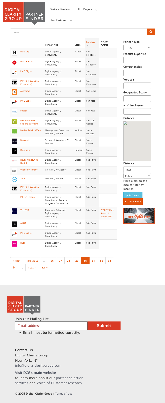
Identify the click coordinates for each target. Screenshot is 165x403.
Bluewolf (24, 140)
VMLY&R (24, 210)
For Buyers (83, 10)
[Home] (24, 13)
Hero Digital (26, 51)
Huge (22, 242)
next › (32, 267)
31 (93, 260)
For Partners (56, 21)
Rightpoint (25, 150)
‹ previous (31, 260)
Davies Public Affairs (30, 130)
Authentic (25, 91)
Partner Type (131, 41)
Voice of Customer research (59, 383)
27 (60, 260)
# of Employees (133, 105)
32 (101, 260)
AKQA (23, 223)
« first (16, 260)
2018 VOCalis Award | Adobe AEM (107, 213)
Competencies (132, 66)
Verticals (128, 79)
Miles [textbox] (128, 176)
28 (68, 260)
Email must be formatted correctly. (51, 332)
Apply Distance (133, 195)
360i (22, 178)
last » (44, 267)
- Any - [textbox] (130, 47)
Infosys (23, 110)
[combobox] (137, 47)
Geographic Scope (135, 92)
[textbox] (126, 60)
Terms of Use (63, 393)
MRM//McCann (27, 197)
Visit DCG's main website (35, 372)
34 (14, 267)
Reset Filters (134, 201)
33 (109, 260)
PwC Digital (26, 71)
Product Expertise (134, 53)
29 (76, 260)
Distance (128, 118)
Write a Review (60, 9)
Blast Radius (26, 61)
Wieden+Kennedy (29, 169)
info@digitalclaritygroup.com (38, 365)
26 (52, 260)
